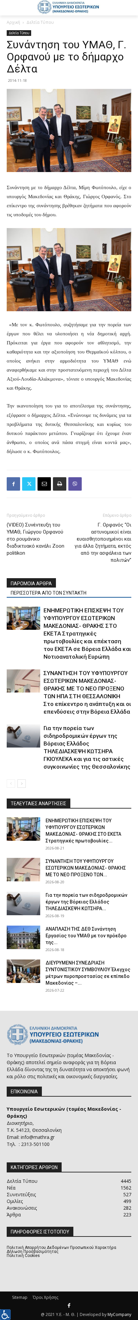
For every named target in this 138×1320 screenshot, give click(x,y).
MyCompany (119, 1314)
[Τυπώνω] (59, 484)
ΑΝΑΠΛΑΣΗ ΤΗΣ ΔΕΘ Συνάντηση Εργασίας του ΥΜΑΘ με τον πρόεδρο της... (86, 935)
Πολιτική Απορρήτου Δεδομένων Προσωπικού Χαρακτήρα (61, 1247)
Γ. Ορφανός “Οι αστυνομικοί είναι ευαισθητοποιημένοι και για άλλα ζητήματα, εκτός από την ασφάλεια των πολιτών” (103, 542)
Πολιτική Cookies (23, 1255)
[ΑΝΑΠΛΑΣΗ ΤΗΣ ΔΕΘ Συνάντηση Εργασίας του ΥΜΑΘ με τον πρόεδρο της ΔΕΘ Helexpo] (23, 937)
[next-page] (21, 783)
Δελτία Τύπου (40, 22)
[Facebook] (13, 484)
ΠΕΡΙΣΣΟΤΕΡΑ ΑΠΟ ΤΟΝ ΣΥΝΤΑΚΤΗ (48, 593)
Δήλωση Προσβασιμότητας (33, 1251)
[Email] (44, 484)
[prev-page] (11, 783)
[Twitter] (29, 484)
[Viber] (75, 484)
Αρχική (13, 22)
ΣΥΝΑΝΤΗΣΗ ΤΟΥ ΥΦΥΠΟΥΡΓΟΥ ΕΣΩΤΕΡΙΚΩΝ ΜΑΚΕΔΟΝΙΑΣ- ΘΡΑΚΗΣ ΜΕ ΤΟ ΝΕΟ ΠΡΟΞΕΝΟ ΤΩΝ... (86, 868)
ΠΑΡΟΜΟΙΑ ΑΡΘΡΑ (31, 583)
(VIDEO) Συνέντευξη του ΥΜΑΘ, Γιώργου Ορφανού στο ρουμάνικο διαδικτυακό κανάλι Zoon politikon (35, 539)
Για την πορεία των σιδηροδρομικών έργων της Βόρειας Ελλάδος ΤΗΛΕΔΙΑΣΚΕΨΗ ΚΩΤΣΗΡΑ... (86, 901)
